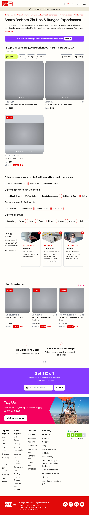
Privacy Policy (36, 505)
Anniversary (32, 438)
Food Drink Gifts (13, 196)
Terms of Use (24, 505)
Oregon (61, 221)
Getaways (18, 467)
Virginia (72, 221)
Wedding (31, 442)
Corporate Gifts (49, 449)
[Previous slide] (3, 9)
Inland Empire (26, 209)
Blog (44, 446)
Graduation (32, 446)
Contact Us (47, 438)
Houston (5, 464)
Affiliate (45, 453)
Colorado (10, 221)
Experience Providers (51, 473)
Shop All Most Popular (17, 486)
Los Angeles (11, 209)
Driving (17, 444)
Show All (81, 285)
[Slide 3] (23, 97)
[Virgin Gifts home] (7, 3)
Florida (21, 221)
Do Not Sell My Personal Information (32, 507)
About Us (46, 434)
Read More (9, 32)
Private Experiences (50, 196)
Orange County (43, 209)
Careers (45, 442)
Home (7, 15)
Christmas (32, 469)
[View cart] (78, 4)
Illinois (50, 221)
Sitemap (45, 477)
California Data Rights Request (31, 509)
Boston (5, 450)
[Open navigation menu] (84, 4)
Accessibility (47, 457)
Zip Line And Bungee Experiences (44, 15)
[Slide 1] (19, 97)
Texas (41, 221)
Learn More (55, 9)
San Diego (57, 209)
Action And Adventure (20, 15)
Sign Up (59, 387)
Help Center (9, 250)
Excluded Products (50, 470)
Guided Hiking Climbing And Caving (44, 184)
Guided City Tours (70, 196)
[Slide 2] (21, 97)
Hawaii (31, 221)
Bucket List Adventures (16, 184)
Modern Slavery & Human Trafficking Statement (50, 463)
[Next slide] (86, 9)
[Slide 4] (67, 97)
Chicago (5, 454)
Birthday (31, 434)
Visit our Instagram (15, 418)
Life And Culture (31, 196)
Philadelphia (7, 474)
